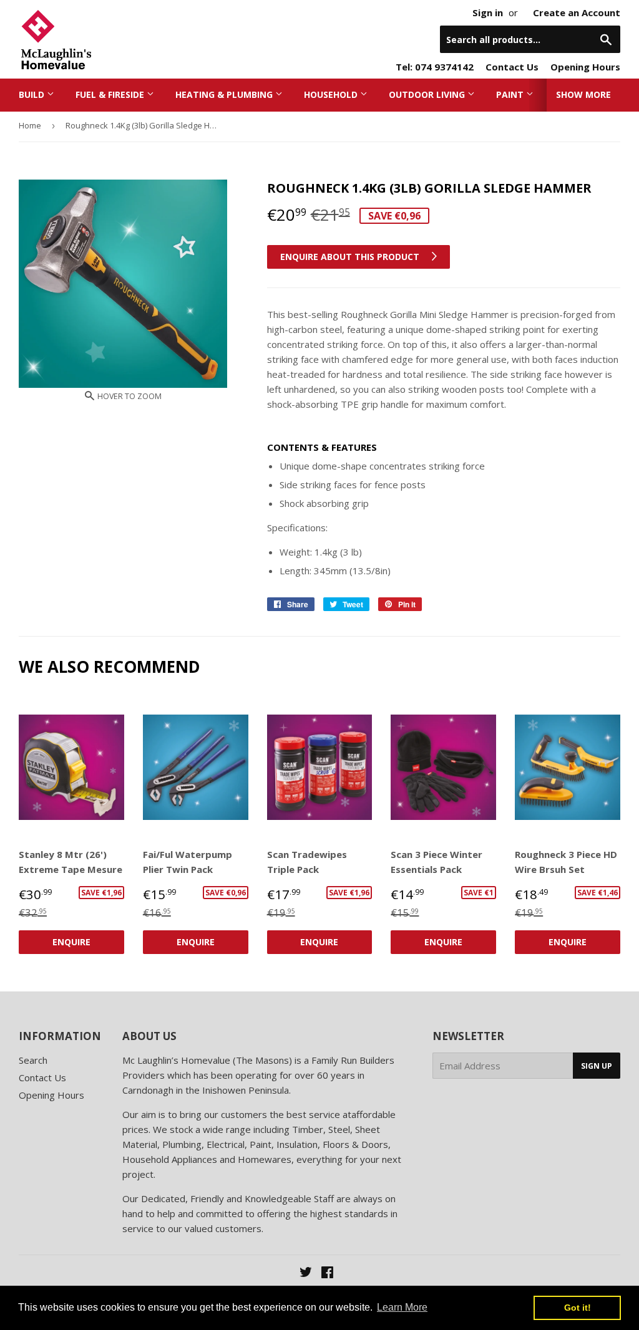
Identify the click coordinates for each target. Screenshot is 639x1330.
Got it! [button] (577, 1308)
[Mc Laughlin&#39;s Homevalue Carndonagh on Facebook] (327, 1273)
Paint (511, 94)
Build (33, 94)
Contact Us (512, 66)
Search (33, 1060)
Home (30, 125)
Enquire (71, 942)
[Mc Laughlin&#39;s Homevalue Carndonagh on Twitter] (306, 1273)
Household (332, 94)
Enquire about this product (351, 257)
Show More (583, 94)
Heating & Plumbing (225, 94)
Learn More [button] (402, 1307)
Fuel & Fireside (111, 94)
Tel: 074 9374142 (435, 66)
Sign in (487, 12)
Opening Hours (585, 66)
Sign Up (596, 1066)
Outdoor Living (428, 94)
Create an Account (576, 12)
